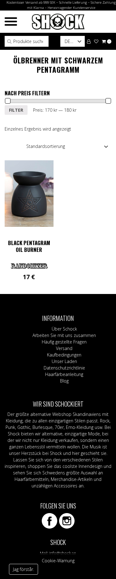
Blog (64, 381)
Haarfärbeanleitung (64, 374)
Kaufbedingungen (64, 355)
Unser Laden (64, 361)
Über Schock (64, 329)
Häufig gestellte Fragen (64, 342)
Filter (16, 110)
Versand (64, 348)
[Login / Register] (89, 41)
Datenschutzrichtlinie (64, 368)
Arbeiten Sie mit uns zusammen (64, 335)
